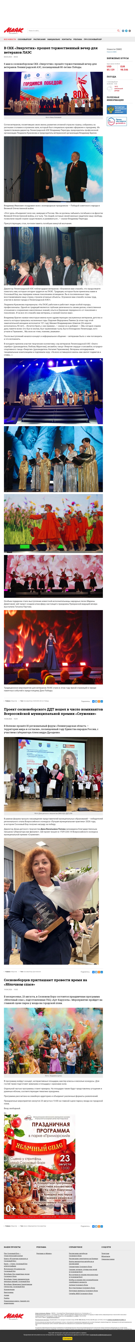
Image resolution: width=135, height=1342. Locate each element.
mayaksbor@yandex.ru (53, 1317)
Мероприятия (32, 1226)
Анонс (25, 1226)
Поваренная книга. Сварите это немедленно (16, 1302)
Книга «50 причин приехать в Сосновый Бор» (16, 1260)
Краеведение (9, 1289)
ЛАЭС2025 (36, 701)
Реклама (77, 39)
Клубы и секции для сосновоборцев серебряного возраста (83, 1281)
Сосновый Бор (25, 39)
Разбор (6, 1298)
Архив (6, 1295)
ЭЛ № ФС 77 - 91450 (72, 1316)
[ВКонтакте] (93, 701)
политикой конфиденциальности (100, 1335)
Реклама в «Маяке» (44, 1253)
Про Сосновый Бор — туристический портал (13, 1254)
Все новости (10, 39)
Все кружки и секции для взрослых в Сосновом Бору (83, 1276)
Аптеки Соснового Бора (78, 1285)
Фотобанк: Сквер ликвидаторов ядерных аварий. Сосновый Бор (17, 1280)
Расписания (39, 39)
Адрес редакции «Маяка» (43, 1313)
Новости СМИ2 (112, 52)
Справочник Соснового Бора (80, 1267)
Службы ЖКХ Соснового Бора (81, 1293)
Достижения (37, 971)
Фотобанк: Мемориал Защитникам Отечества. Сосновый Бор (18, 1285)
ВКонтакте (105, 1256)
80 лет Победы (44, 701)
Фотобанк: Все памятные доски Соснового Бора (16, 1275)
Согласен (67, 1338)
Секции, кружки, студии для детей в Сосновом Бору (83, 1270)
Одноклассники (107, 1259)
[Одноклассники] (99, 701)
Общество (14, 701)
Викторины (8, 1292)
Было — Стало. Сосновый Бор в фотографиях (15, 1265)
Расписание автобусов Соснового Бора (78, 1254)
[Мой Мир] (102, 701)
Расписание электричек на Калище (83, 1259)
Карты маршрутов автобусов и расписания (81, 1262)
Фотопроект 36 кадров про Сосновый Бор (14, 1270)
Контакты (67, 39)
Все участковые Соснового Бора (82, 1288)
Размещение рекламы (42, 1320)
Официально (53, 39)
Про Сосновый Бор (93, 39)
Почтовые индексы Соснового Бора (83, 1291)
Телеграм (105, 1253)
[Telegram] (96, 701)
